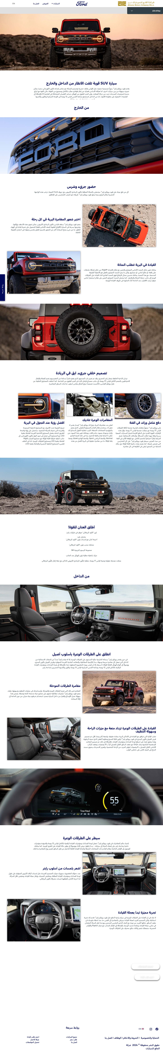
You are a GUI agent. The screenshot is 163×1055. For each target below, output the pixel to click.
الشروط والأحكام (130, 1037)
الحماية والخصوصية (150, 1037)
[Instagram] (151, 1029)
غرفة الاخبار (34, 1039)
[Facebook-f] (157, 1029)
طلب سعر (73, 1039)
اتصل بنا (36, 3)
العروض (45, 3)
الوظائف (117, 1037)
